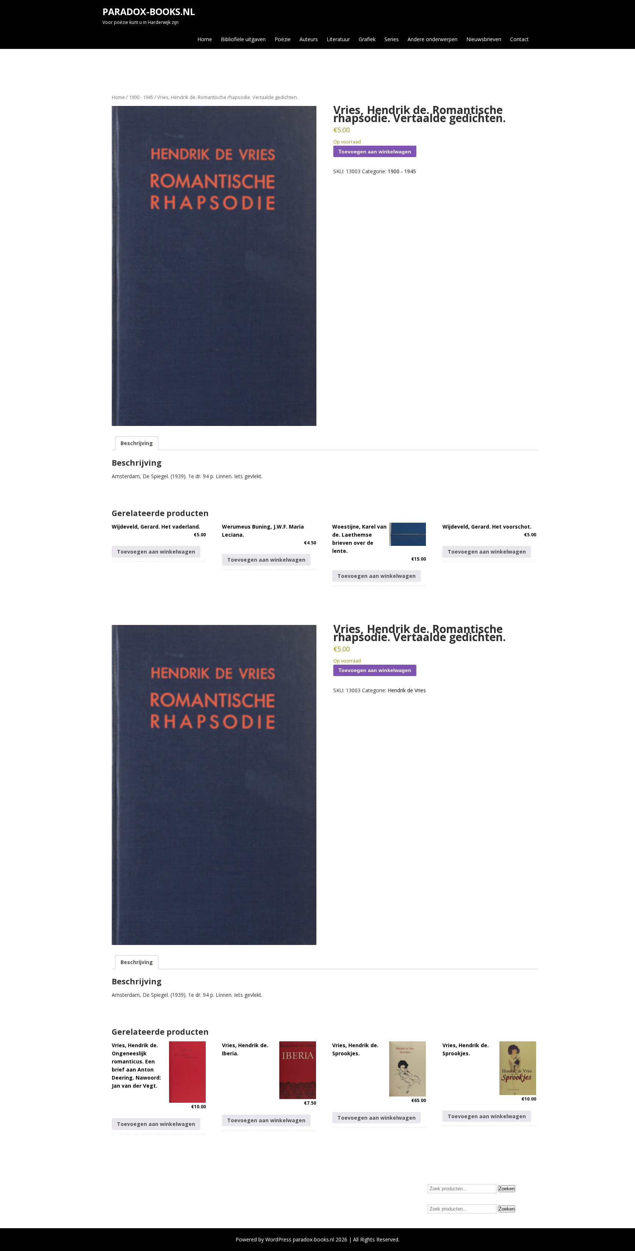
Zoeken (506, 1188)
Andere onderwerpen (433, 39)
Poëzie (283, 39)
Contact (519, 39)
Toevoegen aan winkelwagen (374, 151)
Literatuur (338, 39)
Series (391, 39)
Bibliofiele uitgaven (243, 39)
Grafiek (367, 39)
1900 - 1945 (141, 97)
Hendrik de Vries (407, 690)
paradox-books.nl (149, 11)
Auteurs (308, 39)
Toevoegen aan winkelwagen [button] (156, 551)
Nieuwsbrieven (483, 39)
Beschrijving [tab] (137, 443)
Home (204, 39)
